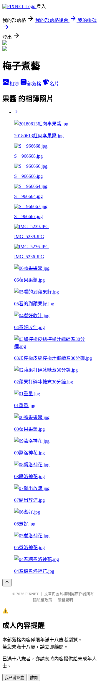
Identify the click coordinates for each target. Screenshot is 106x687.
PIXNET (32, 594)
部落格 (34, 83)
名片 (54, 83)
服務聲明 (65, 600)
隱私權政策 (42, 600)
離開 (34, 677)
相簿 (14, 83)
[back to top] (7, 582)
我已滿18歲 (14, 677)
